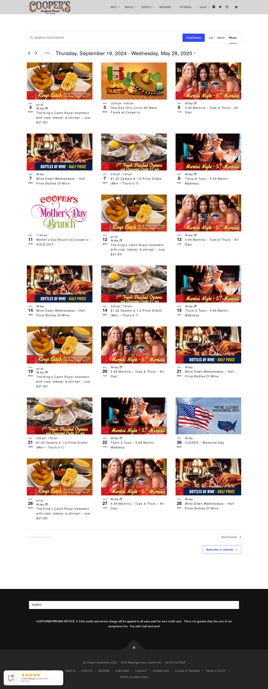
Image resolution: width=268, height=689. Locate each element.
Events (147, 7)
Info (113, 7)
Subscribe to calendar (219, 549)
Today (47, 52)
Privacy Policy (216, 670)
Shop (203, 7)
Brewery (165, 7)
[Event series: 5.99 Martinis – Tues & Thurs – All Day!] (195, 103)
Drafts (70, 670)
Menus (129, 7)
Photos (87, 670)
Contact (141, 670)
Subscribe (122, 670)
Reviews (104, 670)
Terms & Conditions (134, 677)
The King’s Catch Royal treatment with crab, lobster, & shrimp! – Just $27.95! (63, 117)
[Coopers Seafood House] (54, 7)
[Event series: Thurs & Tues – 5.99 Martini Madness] (195, 174)
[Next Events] (36, 53)
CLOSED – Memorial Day (204, 442)
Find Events (193, 37)
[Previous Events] (29, 53)
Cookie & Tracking (187, 670)
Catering (185, 7)
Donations (161, 670)
